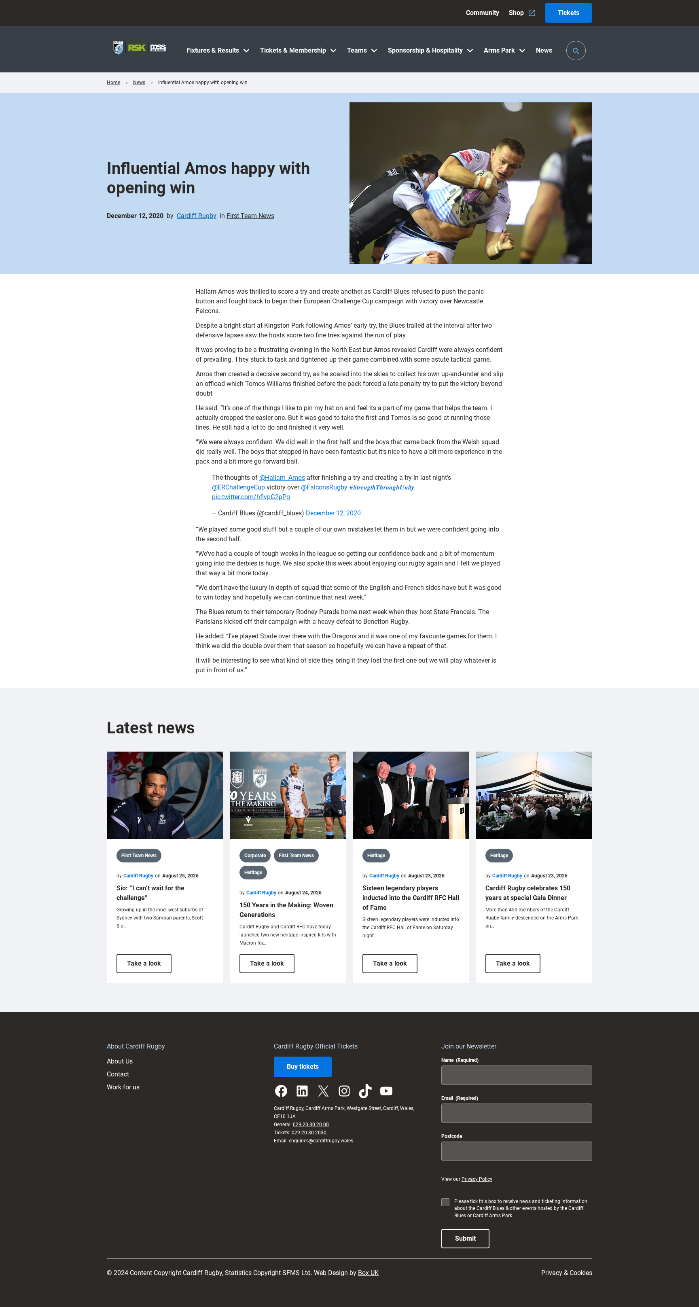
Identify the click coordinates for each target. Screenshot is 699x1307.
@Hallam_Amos (282, 477)
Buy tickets (303, 1066)
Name (460, 1060)
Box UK (368, 1273)
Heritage (253, 872)
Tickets (568, 13)
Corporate (255, 855)
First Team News (250, 216)
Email (459, 1098)
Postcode (451, 1136)
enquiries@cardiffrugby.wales (321, 1141)
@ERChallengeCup (238, 487)
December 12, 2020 (333, 513)
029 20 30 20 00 (311, 1124)
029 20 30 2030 (310, 1132)
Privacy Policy (477, 1179)
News (139, 82)
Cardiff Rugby (196, 216)
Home (113, 82)
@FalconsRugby (324, 487)
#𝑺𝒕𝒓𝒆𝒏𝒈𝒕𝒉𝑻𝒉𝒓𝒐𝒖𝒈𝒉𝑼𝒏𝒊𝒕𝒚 (381, 487)
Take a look (149, 966)
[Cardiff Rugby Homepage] (139, 49)
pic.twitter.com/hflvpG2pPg (251, 497)
